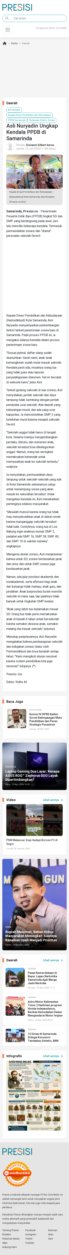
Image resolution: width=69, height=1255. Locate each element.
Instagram (30, 1234)
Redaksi (6, 1234)
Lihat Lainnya (53, 800)
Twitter (29, 1238)
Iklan (50, 1234)
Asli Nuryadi (14, 110)
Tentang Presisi (10, 1230)
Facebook (30, 1230)
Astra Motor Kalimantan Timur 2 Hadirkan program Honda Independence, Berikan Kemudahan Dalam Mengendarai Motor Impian (45, 1008)
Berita (14, 43)
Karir (50, 1238)
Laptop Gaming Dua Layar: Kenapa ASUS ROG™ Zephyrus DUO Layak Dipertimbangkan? (32, 775)
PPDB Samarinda (16, 120)
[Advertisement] (34, 277)
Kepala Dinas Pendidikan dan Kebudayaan (29, 115)
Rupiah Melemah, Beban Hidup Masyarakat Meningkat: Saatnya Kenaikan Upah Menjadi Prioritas (31, 936)
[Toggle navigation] (7, 29)
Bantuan (52, 1230)
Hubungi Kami (9, 1247)
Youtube (29, 1243)
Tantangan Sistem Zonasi (42, 120)
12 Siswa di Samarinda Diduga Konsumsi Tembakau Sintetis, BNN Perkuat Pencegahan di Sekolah (43, 1040)
